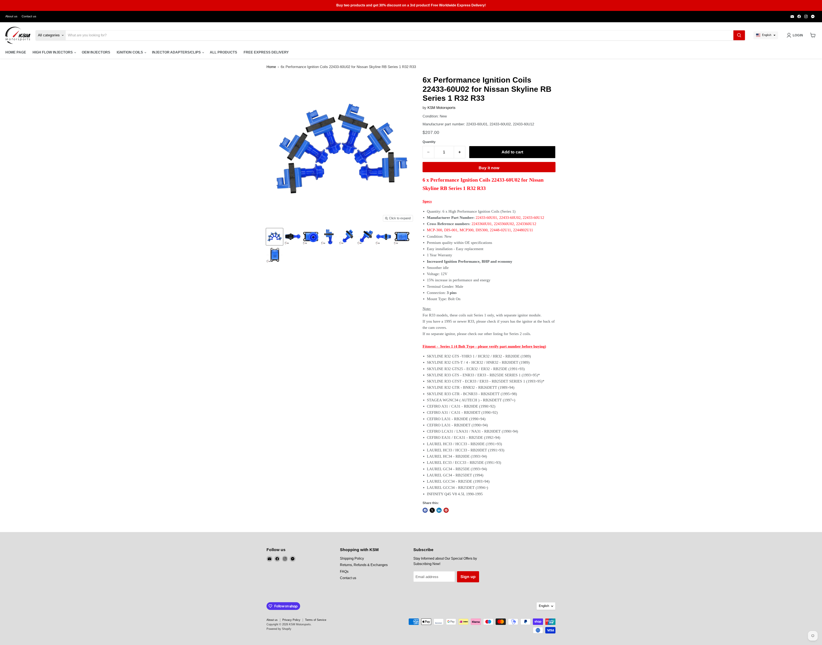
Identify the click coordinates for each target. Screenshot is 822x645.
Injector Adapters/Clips (177, 52)
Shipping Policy (352, 558)
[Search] (739, 35)
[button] (766, 35)
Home (271, 67)
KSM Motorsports (441, 108)
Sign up (468, 576)
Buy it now (489, 168)
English (544, 606)
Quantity (429, 142)
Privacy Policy (291, 619)
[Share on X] (432, 510)
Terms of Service (315, 619)
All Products (223, 52)
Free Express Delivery (266, 52)
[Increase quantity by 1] (460, 152)
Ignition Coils (130, 52)
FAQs (344, 571)
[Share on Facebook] (425, 510)
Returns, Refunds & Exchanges (364, 565)
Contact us (29, 16)
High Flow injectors (53, 52)
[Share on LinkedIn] (439, 510)
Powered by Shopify (279, 628)
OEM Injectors (96, 52)
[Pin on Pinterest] (446, 510)
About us (11, 16)
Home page (15, 52)
